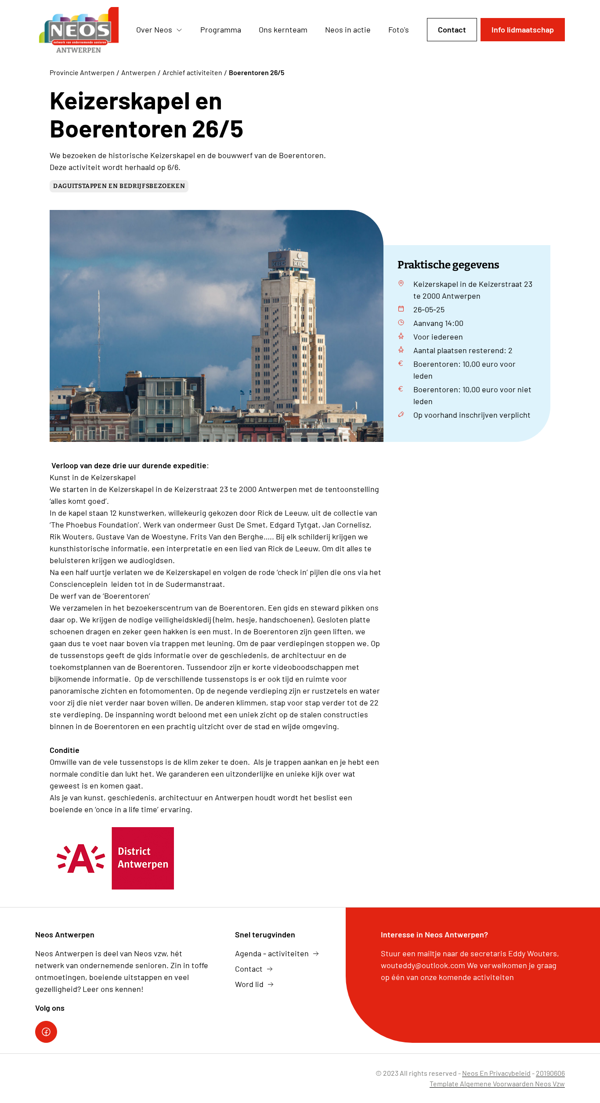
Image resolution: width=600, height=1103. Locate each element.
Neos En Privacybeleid (496, 1073)
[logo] (78, 30)
